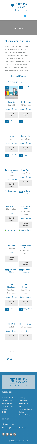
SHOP (4, 412)
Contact (5, 409)
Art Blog (22, 398)
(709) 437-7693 (10, 425)
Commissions (23, 403)
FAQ (20, 406)
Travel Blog (23, 400)
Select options (11, 115)
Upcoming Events (8, 406)
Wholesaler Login (25, 415)
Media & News (7, 403)
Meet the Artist (7, 398)
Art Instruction (7, 400)
